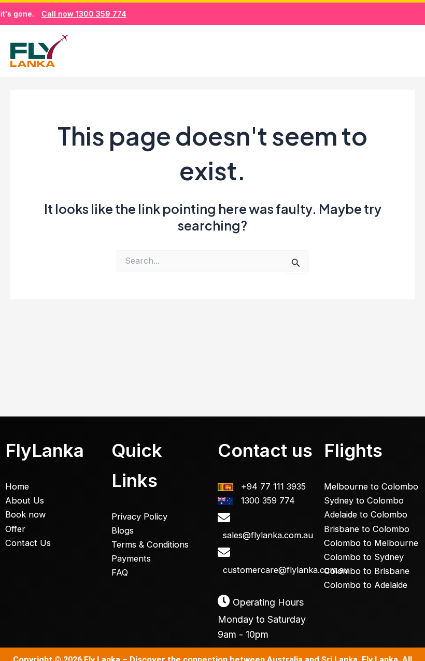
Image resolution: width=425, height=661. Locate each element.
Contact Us (28, 543)
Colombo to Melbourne (371, 543)
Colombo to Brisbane (366, 571)
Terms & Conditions (150, 544)
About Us (24, 500)
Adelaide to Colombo (365, 514)
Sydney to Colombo (364, 500)
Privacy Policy (139, 516)
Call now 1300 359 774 (77, 13)
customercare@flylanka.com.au (286, 570)
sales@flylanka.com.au (268, 535)
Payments (131, 558)
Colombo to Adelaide (365, 585)
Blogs (122, 530)
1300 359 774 (268, 500)
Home (17, 486)
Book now (25, 514)
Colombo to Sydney (364, 557)
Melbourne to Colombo (371, 486)
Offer (15, 529)
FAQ (119, 572)
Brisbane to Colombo (366, 529)
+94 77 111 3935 (273, 486)
